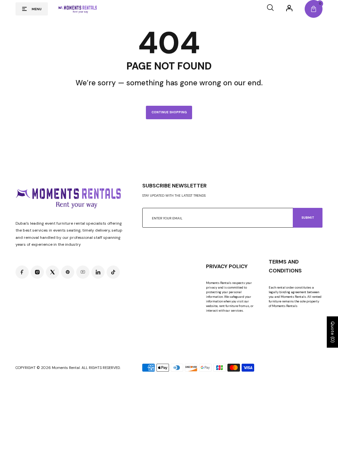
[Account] (289, 8)
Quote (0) (333, 332)
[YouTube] (82, 272)
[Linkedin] (98, 272)
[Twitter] (52, 272)
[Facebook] (22, 272)
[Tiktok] (113, 272)
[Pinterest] (67, 272)
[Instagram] (37, 272)
